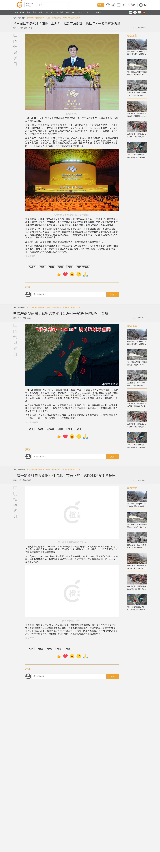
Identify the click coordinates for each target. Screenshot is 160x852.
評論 (40, 12)
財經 (46, 12)
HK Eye (88, 12)
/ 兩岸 (23, 18)
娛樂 (74, 12)
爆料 (133, 5)
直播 (28, 12)
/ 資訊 (19, 18)
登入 (145, 5)
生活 (68, 12)
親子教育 (60, 12)
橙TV (22, 12)
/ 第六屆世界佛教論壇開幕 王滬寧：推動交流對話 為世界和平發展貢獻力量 (53, 18)
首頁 (16, 12)
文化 (52, 12)
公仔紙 (80, 12)
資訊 (34, 12)
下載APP (100, 5)
